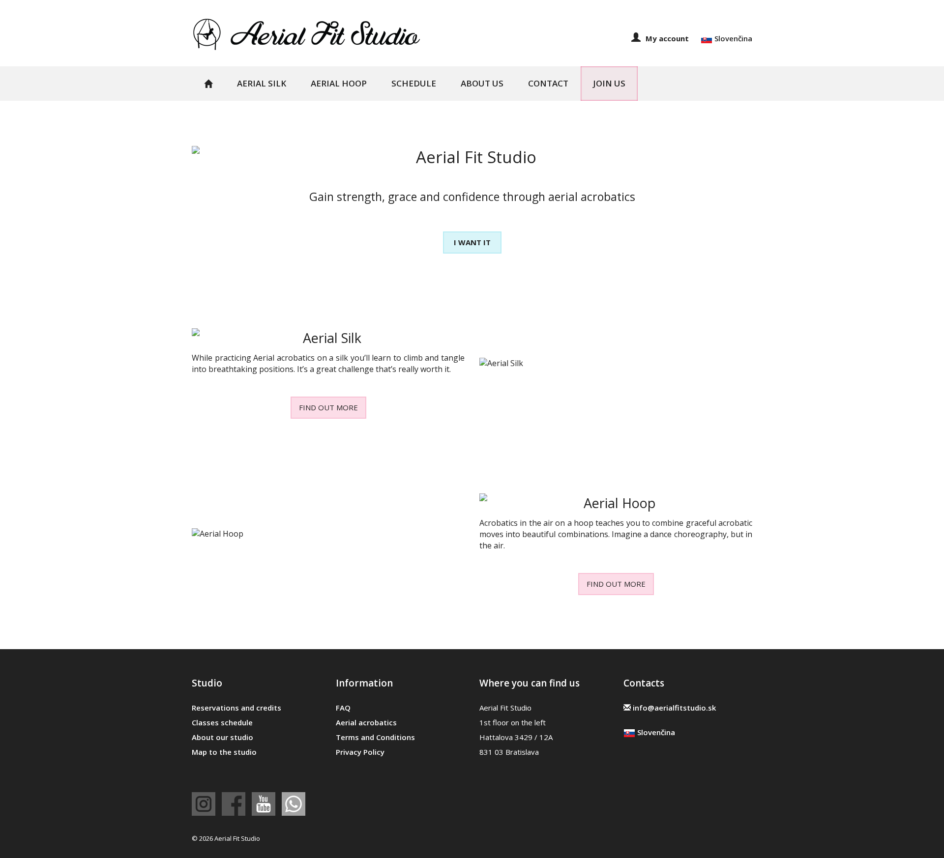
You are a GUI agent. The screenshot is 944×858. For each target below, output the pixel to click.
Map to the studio (224, 752)
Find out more (328, 407)
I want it (472, 242)
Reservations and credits (236, 708)
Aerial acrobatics (366, 722)
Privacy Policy (360, 752)
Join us (609, 83)
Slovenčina (732, 38)
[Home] (306, 33)
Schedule (413, 83)
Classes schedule (222, 722)
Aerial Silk (261, 83)
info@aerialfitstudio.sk (673, 708)
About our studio (222, 737)
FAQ (343, 708)
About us (482, 83)
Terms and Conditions (375, 737)
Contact (548, 83)
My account (667, 38)
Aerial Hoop (339, 83)
